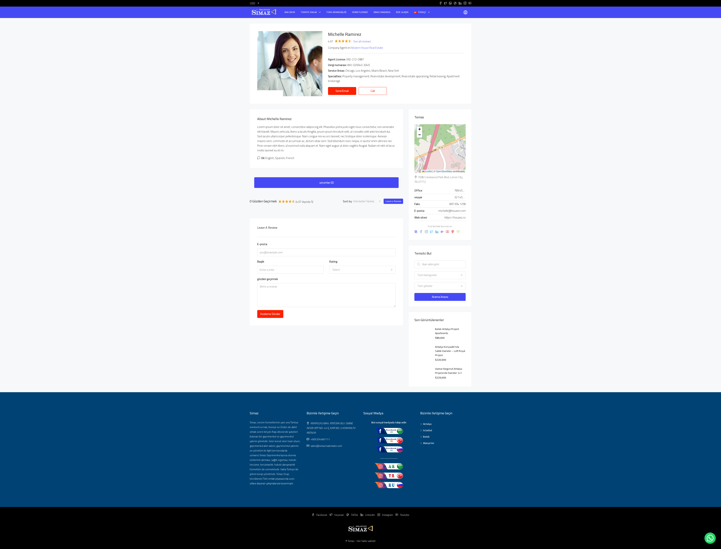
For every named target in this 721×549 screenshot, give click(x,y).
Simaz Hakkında (381, 12)
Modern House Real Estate (367, 47)
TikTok (355, 514)
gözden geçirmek (267, 279)
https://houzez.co (455, 217)
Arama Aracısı (440, 297)
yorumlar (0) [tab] (326, 182)
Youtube (404, 514)
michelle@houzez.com (452, 210)
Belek (426, 436)
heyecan (339, 514)
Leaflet (428, 171)
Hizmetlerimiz (360, 12)
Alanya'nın (428, 443)
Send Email (342, 91)
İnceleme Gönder (270, 314)
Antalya (427, 423)
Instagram (388, 514)
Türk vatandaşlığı (336, 12)
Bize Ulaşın (402, 12)
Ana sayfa (289, 12)
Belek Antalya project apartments (447, 331)
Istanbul (427, 430)
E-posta (262, 244)
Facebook (322, 514)
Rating (333, 261)
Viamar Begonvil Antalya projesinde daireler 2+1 (448, 370)
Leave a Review (393, 201)
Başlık (260, 261)
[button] (419, 129)
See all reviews (362, 41)
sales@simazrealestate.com (326, 445)
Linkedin (370, 514)
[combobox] (367, 201)
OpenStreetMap (444, 171)
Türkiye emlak (309, 12)
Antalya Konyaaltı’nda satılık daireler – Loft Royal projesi (450, 350)
